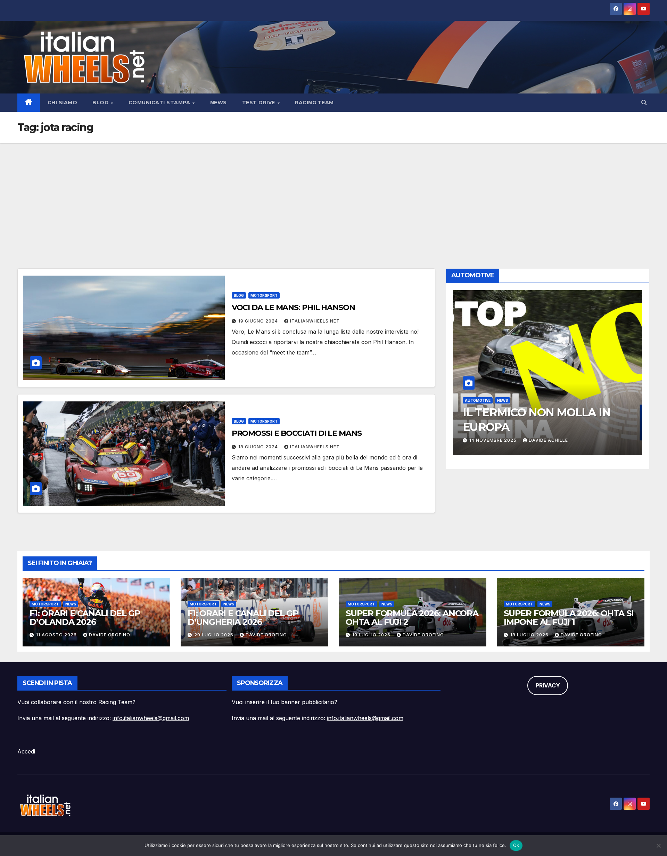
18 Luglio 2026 (530, 634)
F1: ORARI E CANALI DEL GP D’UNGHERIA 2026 (243, 617)
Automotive (478, 400)
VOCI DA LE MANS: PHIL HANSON (293, 307)
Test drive (259, 102)
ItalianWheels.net (315, 321)
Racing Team (314, 102)
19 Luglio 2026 (372, 634)
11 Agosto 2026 (57, 634)
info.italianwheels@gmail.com (151, 718)
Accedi (26, 751)
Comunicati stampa (160, 102)
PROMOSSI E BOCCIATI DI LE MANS (297, 433)
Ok (516, 845)
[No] (658, 845)
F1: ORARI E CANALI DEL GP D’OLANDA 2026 (85, 617)
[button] (644, 102)
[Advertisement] (333, 195)
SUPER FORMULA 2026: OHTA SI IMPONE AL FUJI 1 (569, 617)
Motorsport (264, 295)
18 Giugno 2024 (258, 446)
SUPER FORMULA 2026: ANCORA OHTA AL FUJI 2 (412, 617)
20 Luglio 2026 (214, 634)
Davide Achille (548, 440)
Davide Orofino (109, 634)
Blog (101, 102)
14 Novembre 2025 (493, 440)
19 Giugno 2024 (258, 321)
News (218, 102)
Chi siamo (62, 102)
